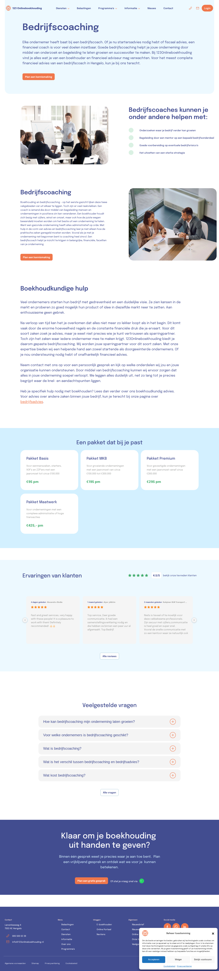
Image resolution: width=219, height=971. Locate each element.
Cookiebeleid (169, 966)
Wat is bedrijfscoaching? (62, 748)
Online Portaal (104, 929)
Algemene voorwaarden (15, 963)
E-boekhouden (104, 924)
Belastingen (84, 8)
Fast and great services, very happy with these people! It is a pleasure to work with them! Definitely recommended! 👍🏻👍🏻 (52, 620)
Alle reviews (109, 656)
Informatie (131, 8)
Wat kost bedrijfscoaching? (64, 775)
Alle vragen (109, 792)
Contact (168, 8)
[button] (213, 933)
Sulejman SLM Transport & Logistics (175, 602)
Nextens (101, 934)
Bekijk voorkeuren (203, 959)
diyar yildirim (109, 602)
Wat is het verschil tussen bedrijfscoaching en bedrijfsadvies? (91, 762)
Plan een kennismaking (38, 76)
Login (207, 8)
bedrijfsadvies (31, 401)
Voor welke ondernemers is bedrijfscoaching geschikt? (85, 735)
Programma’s (106, 8)
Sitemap (35, 963)
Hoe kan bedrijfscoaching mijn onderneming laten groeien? (89, 722)
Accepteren (153, 959)
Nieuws (151, 8)
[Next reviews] (194, 620)
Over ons (66, 944)
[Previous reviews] (25, 620)
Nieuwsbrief (138, 924)
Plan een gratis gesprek (91, 880)
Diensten (61, 8)
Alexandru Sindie (54, 602)
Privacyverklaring (184, 966)
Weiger (178, 959)
